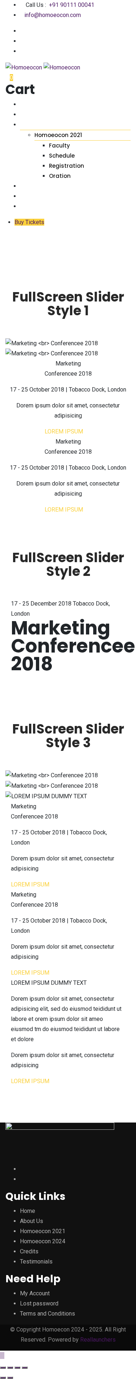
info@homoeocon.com (52, 15)
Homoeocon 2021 (58, 135)
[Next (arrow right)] (10, 1378)
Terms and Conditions (47, 1313)
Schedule (62, 155)
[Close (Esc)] (3, 1368)
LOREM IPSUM (66, 431)
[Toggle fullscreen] (17, 1368)
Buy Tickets (29, 222)
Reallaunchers (98, 1339)
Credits (32, 186)
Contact (34, 206)
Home (28, 104)
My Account (35, 1293)
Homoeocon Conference (58, 124)
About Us (34, 114)
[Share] (10, 1368)
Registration (66, 166)
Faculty (59, 145)
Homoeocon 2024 (42, 1241)
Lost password (39, 1303)
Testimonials (40, 196)
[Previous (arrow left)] (3, 1378)
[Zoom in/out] (25, 1368)
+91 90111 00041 (71, 4)
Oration (60, 176)
